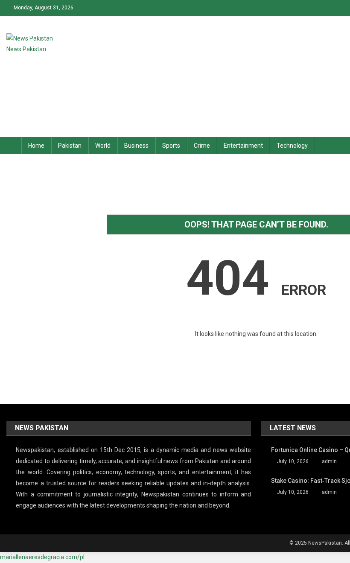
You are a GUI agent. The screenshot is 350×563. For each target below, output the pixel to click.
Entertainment (243, 145)
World (103, 145)
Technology (292, 145)
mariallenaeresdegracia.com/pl (42, 557)
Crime (202, 145)
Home (36, 145)
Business (136, 145)
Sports (171, 145)
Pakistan (70, 145)
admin (329, 461)
